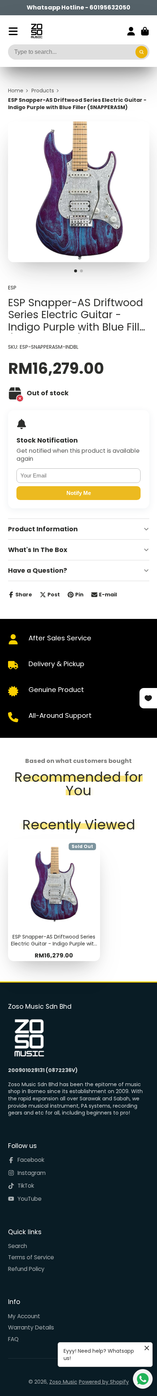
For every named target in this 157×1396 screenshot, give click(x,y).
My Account (24, 1316)
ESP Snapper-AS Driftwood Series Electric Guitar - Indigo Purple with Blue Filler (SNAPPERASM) (54, 900)
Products (42, 90)
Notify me (78, 493)
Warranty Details (31, 1327)
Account (131, 31)
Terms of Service (31, 1257)
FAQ (13, 1339)
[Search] (141, 52)
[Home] (36, 31)
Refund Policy (26, 1269)
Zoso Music (63, 1381)
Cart (145, 31)
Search (17, 1246)
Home (15, 90)
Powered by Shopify (104, 1381)
